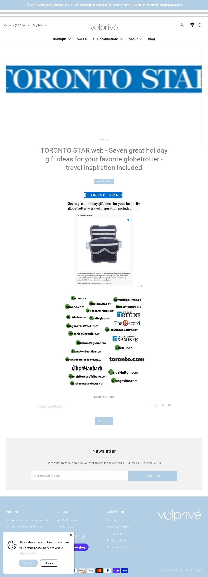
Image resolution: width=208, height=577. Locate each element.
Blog (151, 39)
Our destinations (106, 39)
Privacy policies (116, 540)
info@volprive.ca (67, 520)
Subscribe (153, 475)
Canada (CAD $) (15, 25)
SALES (82, 39)
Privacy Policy (28, 553)
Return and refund (118, 527)
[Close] (71, 535)
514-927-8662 (66, 527)
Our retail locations (119, 547)
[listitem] (104, 5)
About (133, 39)
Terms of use (115, 533)
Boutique (60, 39)
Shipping (112, 520)
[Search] (200, 25)
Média (104, 139)
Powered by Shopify (172, 570)
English (37, 25)
